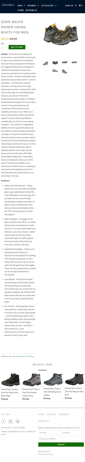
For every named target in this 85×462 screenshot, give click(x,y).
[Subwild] (8, 5)
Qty (2, 44)
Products (43, 421)
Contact (51, 414)
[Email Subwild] (18, 421)
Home (21, 10)
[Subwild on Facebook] (4, 421)
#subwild (31, 10)
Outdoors (48, 6)
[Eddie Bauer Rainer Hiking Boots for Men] (61, 34)
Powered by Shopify (45, 454)
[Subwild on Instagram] (11, 421)
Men (21, 6)
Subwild (47, 451)
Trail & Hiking (29, 356)
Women (32, 6)
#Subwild (64, 414)
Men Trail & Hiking (18, 356)
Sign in (69, 6)
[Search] (76, 5)
